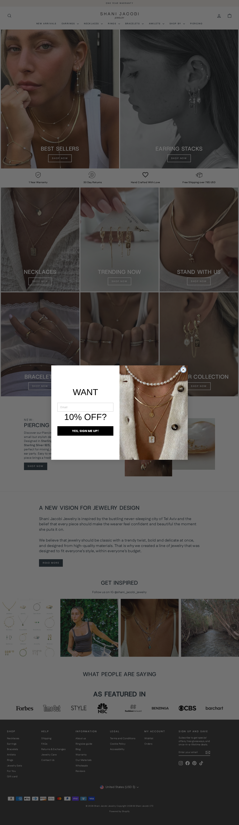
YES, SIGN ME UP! (85, 431)
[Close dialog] (183, 369)
